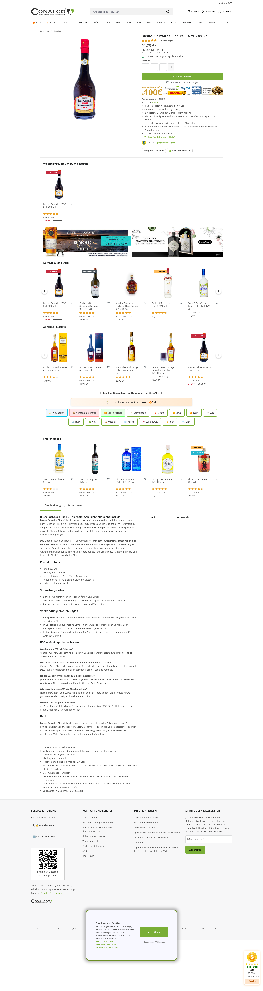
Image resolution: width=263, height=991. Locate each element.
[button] (252, 964)
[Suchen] (167, 11)
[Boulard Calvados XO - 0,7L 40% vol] (95, 347)
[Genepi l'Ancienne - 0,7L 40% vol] (168, 459)
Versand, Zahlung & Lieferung (97, 822)
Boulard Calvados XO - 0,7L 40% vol (90, 369)
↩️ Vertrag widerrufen (44, 836)
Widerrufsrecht (90, 841)
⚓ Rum (76, 421)
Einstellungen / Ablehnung (154, 942)
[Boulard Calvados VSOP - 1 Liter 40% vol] (59, 347)
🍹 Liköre (159, 412)
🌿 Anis (92, 421)
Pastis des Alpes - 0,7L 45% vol (90, 481)
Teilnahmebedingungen (146, 822)
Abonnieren (195, 849)
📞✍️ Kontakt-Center (44, 825)
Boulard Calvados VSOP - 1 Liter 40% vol (55, 369)
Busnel (155, 102)
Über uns (138, 842)
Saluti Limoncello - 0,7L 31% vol (55, 481)
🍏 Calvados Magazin (180, 150)
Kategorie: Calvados (154, 150)
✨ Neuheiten (56, 412)
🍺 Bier (170, 421)
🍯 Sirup (176, 412)
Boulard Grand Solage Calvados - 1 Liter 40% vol (127, 370)
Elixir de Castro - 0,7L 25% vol (199, 481)
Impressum (88, 855)
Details (95, 294)
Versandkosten (164, 53)
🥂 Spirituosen (138, 412)
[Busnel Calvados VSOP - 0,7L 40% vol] (59, 184)
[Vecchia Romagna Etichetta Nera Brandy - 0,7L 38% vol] (131, 283)
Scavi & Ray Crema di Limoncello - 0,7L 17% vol (199, 306)
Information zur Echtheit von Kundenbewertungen (97, 829)
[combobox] (126, 11)
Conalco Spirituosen (51, 893)
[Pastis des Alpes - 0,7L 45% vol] (95, 459)
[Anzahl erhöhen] (163, 67)
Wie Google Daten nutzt (106, 944)
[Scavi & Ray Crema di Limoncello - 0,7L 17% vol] (204, 283)
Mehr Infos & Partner (105, 941)
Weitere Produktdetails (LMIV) (159, 137)
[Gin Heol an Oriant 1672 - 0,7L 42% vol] (131, 459)
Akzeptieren (154, 932)
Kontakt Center (90, 817)
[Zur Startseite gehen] (52, 11)
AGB (84, 851)
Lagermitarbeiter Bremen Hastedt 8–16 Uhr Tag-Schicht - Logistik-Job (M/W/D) (156, 849)
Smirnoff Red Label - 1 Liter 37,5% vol (163, 304)
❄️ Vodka (129, 421)
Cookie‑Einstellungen (93, 846)
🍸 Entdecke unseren (131, 402)
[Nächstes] (219, 291)
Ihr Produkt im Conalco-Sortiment (151, 837)
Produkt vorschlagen (144, 827)
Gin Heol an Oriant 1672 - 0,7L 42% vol (125, 481)
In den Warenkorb (182, 76)
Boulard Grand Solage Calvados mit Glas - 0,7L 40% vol (163, 370)
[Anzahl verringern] (145, 67)
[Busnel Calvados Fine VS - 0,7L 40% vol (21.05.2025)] (84, 78)
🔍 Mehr (186, 421)
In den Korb (59, 195)
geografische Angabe (166, 142)
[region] (85, 78)
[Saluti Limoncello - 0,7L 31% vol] (59, 459)
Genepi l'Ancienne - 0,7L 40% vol (162, 481)
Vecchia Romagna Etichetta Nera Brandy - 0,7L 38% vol (128, 306)
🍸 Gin (210, 412)
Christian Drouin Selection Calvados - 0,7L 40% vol (89, 306)
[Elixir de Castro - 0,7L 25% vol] (204, 459)
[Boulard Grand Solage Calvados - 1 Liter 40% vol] (131, 347)
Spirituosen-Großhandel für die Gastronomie (157, 832)
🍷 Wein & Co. (150, 421)
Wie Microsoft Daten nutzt (107, 947)
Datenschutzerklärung (93, 835)
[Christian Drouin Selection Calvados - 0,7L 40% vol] (95, 283)
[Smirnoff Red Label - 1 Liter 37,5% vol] (168, 283)
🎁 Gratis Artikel (113, 412)
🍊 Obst (194, 412)
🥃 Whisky (110, 421)
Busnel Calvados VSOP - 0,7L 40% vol (55, 205)
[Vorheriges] (44, 291)
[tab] (50, 505)
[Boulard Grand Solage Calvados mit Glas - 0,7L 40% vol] (168, 347)
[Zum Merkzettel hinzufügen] (72, 205)
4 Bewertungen (166, 40)
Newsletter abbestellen (146, 817)
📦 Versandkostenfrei (84, 412)
